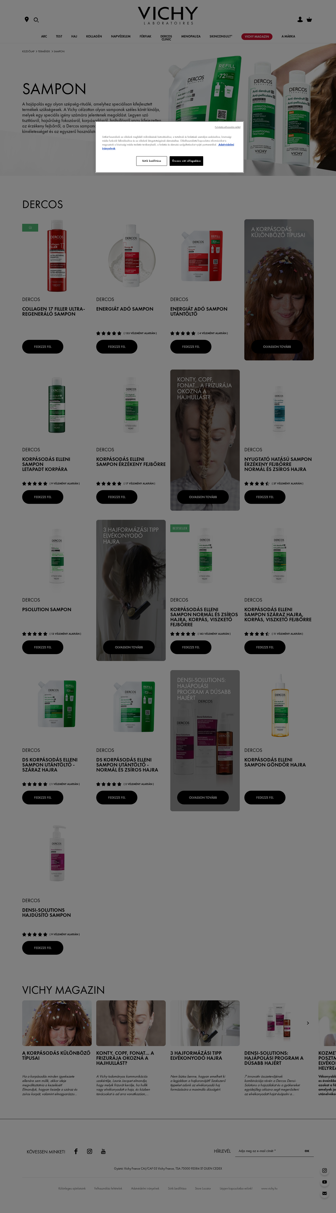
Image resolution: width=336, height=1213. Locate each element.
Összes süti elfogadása (186, 160)
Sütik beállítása (151, 160)
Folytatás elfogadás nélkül (227, 127)
